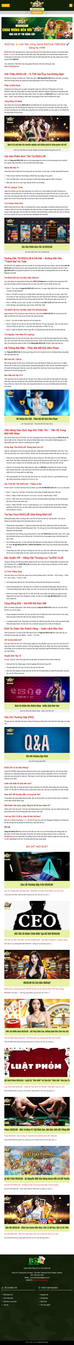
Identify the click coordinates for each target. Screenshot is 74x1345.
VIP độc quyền (45, 1305)
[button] (6, 5)
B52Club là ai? (8, 1295)
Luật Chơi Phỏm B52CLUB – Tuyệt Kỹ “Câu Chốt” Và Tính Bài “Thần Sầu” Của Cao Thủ (34, 1087)
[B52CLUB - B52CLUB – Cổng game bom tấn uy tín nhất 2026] (37, 5)
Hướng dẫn (44, 1298)
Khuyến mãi (44, 1295)
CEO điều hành (8, 1298)
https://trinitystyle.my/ (40, 1280)
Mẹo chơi (43, 1301)
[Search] (70, 5)
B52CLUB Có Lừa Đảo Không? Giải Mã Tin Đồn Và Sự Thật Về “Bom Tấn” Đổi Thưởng (34, 989)
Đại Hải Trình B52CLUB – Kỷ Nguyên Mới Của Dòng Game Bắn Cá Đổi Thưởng (31, 1185)
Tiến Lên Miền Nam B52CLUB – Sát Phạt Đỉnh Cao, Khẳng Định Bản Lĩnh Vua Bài (32, 1038)
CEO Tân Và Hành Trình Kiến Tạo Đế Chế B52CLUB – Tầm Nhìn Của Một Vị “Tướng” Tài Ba (35, 940)
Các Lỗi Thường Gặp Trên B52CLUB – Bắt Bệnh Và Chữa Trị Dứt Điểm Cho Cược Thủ (33, 891)
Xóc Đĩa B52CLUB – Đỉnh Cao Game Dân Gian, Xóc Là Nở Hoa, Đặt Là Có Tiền (31, 1234)
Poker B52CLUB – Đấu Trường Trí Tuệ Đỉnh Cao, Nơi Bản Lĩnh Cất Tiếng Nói (30, 1136)
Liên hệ (5, 1305)
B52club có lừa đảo (10, 1301)
